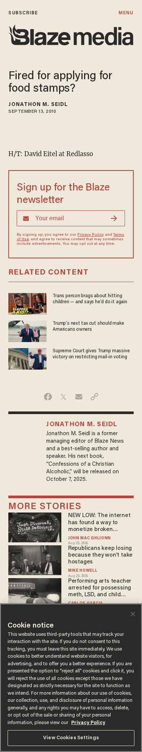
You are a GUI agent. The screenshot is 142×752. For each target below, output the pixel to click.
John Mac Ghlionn (89, 538)
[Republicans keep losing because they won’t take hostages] (34, 559)
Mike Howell (83, 571)
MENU (126, 13)
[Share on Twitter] (63, 397)
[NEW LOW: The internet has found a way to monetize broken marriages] (34, 526)
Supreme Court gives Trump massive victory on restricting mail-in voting (91, 353)
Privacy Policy (90, 235)
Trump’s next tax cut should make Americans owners (88, 326)
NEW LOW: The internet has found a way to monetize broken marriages (99, 523)
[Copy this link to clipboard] (94, 397)
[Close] (133, 614)
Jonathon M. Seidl (38, 104)
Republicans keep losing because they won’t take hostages (100, 555)
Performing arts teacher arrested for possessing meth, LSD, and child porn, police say (99, 589)
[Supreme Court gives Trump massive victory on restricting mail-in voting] (27, 358)
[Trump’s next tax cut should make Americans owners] (27, 330)
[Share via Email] (79, 397)
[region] (71, 677)
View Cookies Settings (71, 737)
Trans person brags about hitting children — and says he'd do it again (90, 298)
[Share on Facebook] (48, 397)
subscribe (23, 13)
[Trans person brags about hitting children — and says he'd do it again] (27, 302)
